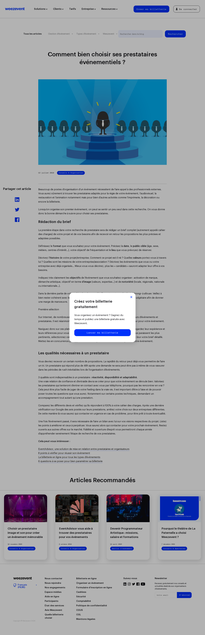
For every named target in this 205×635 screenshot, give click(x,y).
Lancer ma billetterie (102, 332)
